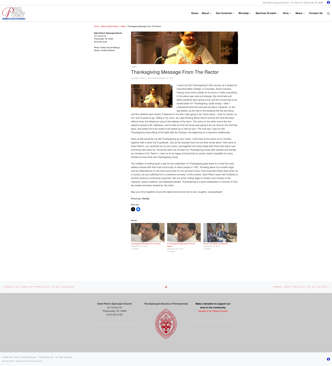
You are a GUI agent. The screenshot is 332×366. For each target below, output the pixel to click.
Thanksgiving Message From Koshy (145, 243)
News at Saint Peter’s (110, 26)
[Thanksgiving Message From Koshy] (148, 232)
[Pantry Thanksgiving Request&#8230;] (220, 232)
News (123, 26)
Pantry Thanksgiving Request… (216, 243)
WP (12, 361)
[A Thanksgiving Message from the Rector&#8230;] (184, 232)
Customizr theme (36, 361)
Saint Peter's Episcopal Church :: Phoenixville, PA (31, 357)
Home (96, 26)
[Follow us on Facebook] (328, 2)
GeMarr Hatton (139, 78)
